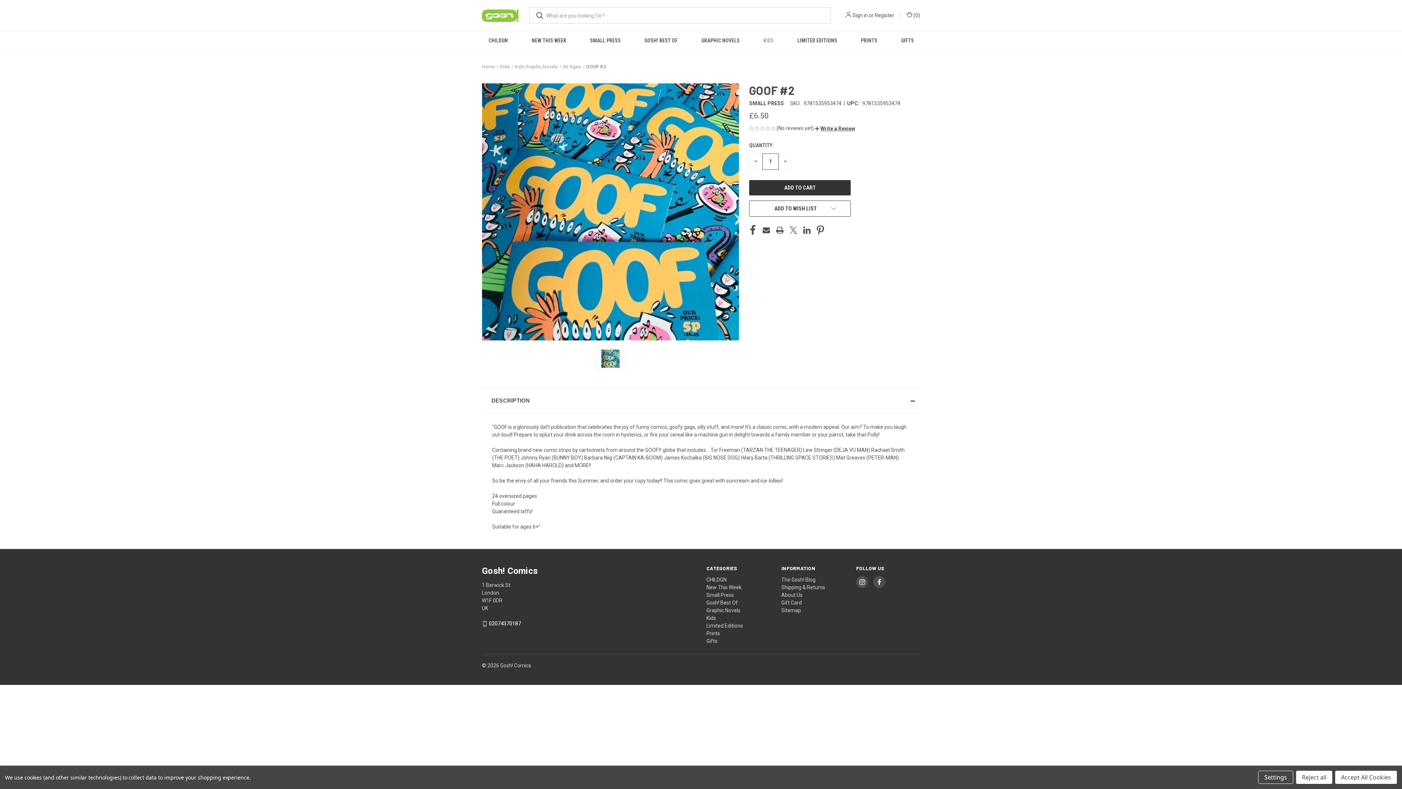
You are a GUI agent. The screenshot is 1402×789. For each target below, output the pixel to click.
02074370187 (505, 623)
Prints (869, 40)
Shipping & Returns (803, 587)
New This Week (549, 40)
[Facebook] (752, 230)
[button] (835, 129)
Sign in (860, 15)
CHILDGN (498, 40)
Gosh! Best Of (661, 40)
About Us (791, 595)
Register (884, 15)
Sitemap (791, 610)
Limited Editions (817, 40)
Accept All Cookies (1366, 777)
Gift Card (791, 603)
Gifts (907, 40)
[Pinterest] (820, 230)
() (916, 15)
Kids (768, 40)
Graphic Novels (720, 40)
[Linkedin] (807, 230)
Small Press (605, 40)
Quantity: (761, 145)
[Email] (766, 230)
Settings (1275, 777)
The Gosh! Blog (798, 580)
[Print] (780, 230)
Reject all (1314, 777)
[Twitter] (793, 230)
